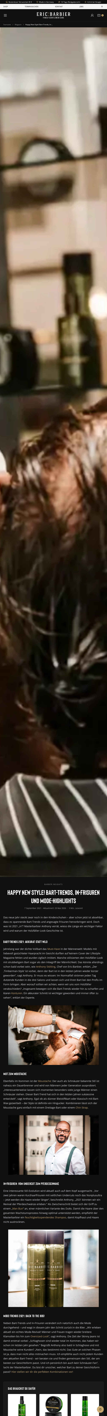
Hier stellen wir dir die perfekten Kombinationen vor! (42, 1371)
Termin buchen (31, 6)
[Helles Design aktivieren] (102, 6)
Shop (5, 6)
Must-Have (53, 949)
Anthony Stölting (45, 966)
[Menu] (5, 15)
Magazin (18, 24)
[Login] (92, 15)
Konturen (16, 993)
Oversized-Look (39, 1336)
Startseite (7, 24)
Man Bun (17, 1208)
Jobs (81, 6)
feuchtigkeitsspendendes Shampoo (45, 1217)
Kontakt (59, 6)
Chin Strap (82, 1107)
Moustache (44, 1081)
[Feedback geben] (100, 1409)
